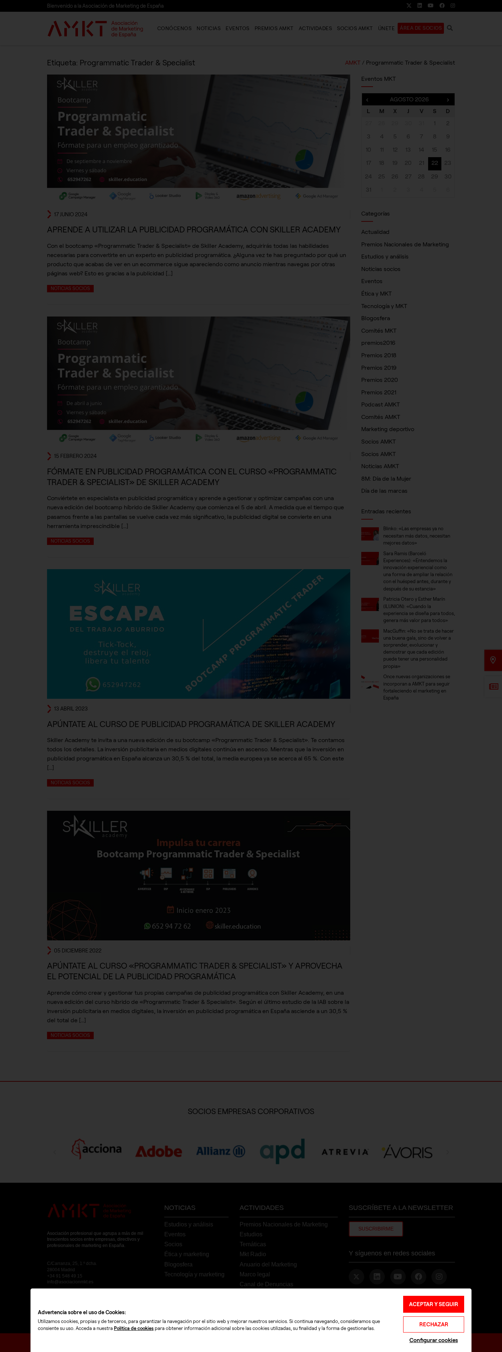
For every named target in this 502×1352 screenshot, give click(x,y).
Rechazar (433, 1324)
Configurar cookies (433, 1340)
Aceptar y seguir (433, 1304)
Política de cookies (134, 1328)
